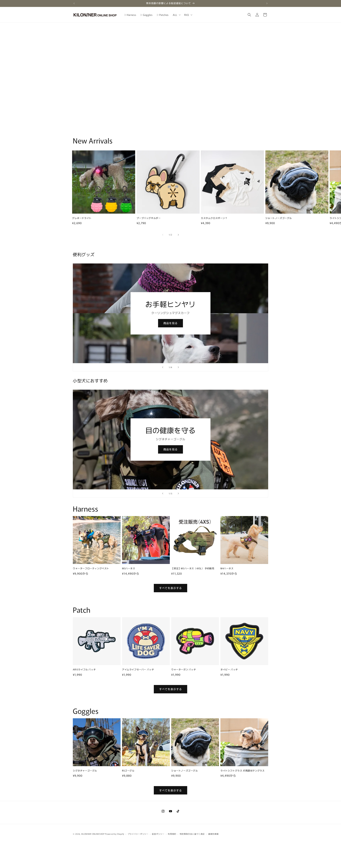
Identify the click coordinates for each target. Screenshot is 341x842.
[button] (176, 15)
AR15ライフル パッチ (84, 669)
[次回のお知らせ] (267, 3)
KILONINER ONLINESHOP (93, 833)
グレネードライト (81, 218)
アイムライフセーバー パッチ (138, 669)
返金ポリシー (158, 833)
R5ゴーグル (128, 770)
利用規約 (172, 833)
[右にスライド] (178, 235)
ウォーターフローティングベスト (91, 568)
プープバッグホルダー (149, 218)
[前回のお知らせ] (74, 3)
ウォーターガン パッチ (183, 669)
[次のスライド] (178, 367)
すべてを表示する (170, 588)
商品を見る (170, 323)
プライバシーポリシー (138, 833)
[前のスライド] (163, 367)
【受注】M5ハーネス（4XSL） (192, 568)
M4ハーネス (227, 568)
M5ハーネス (128, 568)
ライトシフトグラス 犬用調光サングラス (242, 770)
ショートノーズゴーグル (278, 218)
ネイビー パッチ (229, 669)
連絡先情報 (213, 833)
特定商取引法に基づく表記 (192, 833)
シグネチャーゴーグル (85, 770)
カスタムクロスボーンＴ (214, 218)
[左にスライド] (163, 235)
